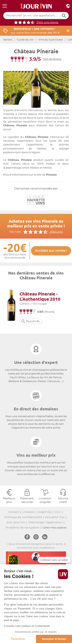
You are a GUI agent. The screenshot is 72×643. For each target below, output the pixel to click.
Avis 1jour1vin (16, 522)
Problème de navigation (22, 527)
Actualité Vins (55, 517)
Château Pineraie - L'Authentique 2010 (40, 296)
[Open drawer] (4, 6)
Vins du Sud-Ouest (50, 39)
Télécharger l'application (45, 522)
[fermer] (68, 30)
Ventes (7, 39)
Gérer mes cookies (54, 527)
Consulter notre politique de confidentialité (27, 626)
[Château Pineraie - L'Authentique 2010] (11, 305)
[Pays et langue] (68, 6)
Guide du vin (25, 39)
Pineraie (51, 174)
